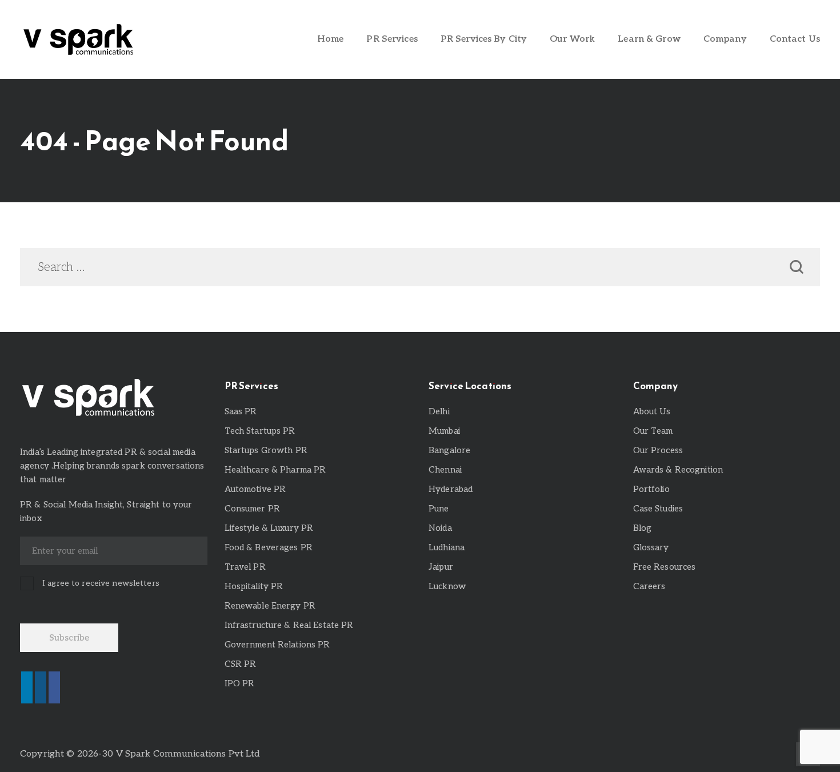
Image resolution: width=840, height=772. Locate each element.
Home (330, 39)
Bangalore (449, 450)
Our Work (572, 39)
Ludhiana (447, 547)
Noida (440, 528)
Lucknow (447, 586)
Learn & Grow (649, 39)
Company (725, 39)
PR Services (391, 39)
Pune (439, 508)
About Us (652, 411)
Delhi (439, 411)
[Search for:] (420, 268)
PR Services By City (484, 39)
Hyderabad (451, 489)
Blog (642, 528)
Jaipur (441, 567)
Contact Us (795, 39)
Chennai (445, 470)
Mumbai (444, 431)
